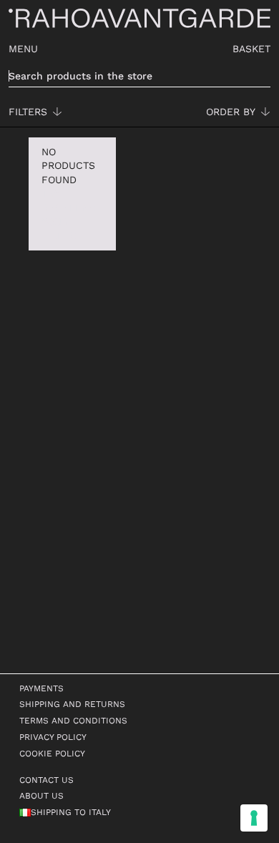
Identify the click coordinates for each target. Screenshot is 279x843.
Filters (28, 111)
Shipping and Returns (72, 704)
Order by (230, 111)
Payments (41, 688)
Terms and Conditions (73, 721)
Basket (251, 48)
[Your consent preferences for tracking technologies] (254, 818)
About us (41, 796)
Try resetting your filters (68, 214)
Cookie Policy (52, 754)
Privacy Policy (53, 737)
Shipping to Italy (71, 812)
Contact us (46, 780)
